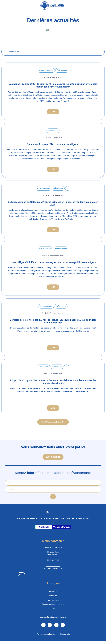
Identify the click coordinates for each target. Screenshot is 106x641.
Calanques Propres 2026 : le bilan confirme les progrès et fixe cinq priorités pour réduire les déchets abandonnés (53, 85)
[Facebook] (56, 625)
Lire (53, 112)
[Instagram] (50, 625)
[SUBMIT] (53, 496)
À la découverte (45, 249)
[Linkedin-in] (43, 625)
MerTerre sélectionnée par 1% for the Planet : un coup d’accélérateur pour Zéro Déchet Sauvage (53, 321)
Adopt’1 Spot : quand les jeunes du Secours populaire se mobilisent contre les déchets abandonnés (53, 381)
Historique (53, 592)
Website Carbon (61, 527)
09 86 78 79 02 (53, 560)
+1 (68, 188)
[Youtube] (63, 625)
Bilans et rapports (46, 70)
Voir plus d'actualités (53, 422)
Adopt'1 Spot (43, 367)
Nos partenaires (53, 600)
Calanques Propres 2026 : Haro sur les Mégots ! (53, 144)
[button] (102, 5)
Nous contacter (53, 608)
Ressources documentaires (53, 604)
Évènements (62, 70)
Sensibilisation (61, 249)
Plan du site (65, 634)
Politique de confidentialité (46, 634)
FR (20, 574)
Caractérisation (43, 188)
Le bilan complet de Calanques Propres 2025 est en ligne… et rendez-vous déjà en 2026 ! (53, 203)
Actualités (53, 596)
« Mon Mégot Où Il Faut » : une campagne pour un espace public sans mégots (53, 262)
